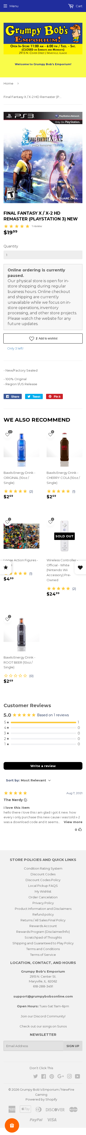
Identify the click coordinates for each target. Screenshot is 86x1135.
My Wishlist (43, 891)
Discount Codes (43, 874)
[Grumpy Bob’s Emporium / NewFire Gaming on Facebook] (43, 1077)
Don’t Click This (41, 1068)
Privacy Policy (43, 903)
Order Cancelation (43, 897)
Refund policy (43, 914)
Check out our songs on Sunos (43, 1026)
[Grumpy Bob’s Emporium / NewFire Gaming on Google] (60, 1077)
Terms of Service (43, 955)
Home (8, 83)
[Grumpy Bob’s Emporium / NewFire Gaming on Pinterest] (51, 1077)
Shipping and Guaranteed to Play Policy (43, 943)
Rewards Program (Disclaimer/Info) (43, 932)
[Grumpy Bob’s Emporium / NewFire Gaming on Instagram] (69, 1077)
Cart (78, 6)
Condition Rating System (43, 868)
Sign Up (72, 1046)
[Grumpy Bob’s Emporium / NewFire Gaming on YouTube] (77, 1077)
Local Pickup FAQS (43, 886)
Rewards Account (43, 926)
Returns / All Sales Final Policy (43, 920)
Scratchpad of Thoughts (43, 937)
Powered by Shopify (41, 1099)
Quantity (11, 246)
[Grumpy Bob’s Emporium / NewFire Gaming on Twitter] (35, 1077)
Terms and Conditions (43, 949)
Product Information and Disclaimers (43, 909)
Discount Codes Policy (43, 880)
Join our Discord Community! (43, 1016)
